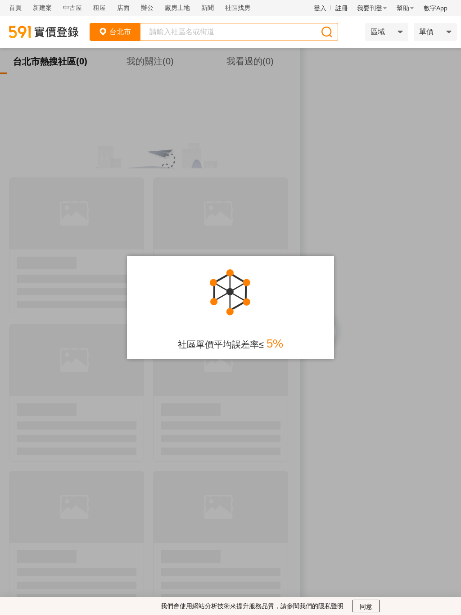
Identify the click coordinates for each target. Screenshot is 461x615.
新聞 (207, 7)
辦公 (147, 7)
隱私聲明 (330, 606)
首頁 (15, 7)
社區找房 (237, 7)
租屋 (99, 7)
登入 (320, 8)
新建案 (42, 7)
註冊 (341, 8)
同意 (366, 606)
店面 (123, 7)
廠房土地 (177, 7)
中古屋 (72, 7)
